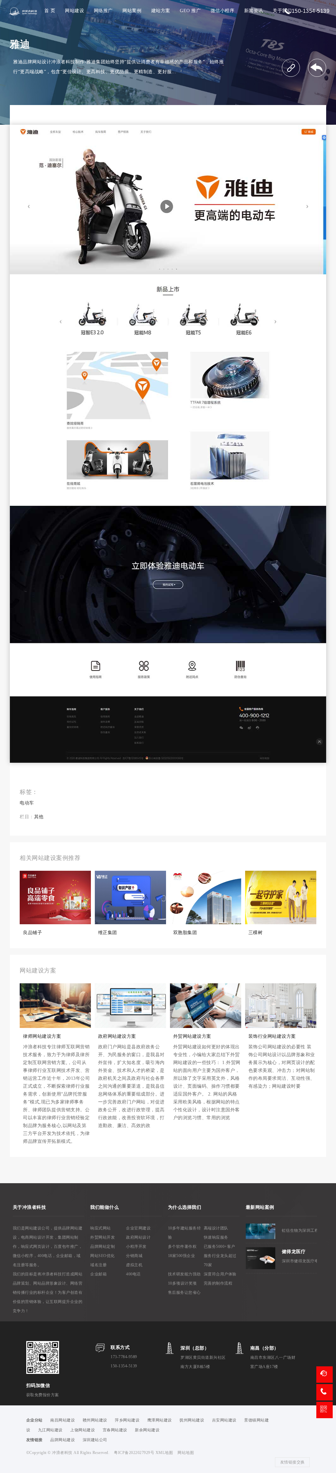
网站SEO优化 (102, 1255)
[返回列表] (317, 68)
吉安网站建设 (224, 1420)
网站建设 (74, 10)
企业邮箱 (98, 1274)
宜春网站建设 (115, 1430)
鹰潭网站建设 (159, 1420)
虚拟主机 (134, 1265)
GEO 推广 (190, 10)
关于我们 (282, 10)
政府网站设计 (138, 1237)
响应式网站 (100, 1228)
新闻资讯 (253, 10)
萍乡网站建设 (127, 1420)
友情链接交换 (292, 1462)
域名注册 (98, 1265)
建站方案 (160, 10)
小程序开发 (136, 1246)
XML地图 (164, 1452)
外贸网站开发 (102, 1237)
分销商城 (134, 1255)
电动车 (27, 803)
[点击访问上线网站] (291, 68)
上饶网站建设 (82, 1430)
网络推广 (103, 10)
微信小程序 (223, 10)
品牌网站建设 (62, 1440)
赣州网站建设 (95, 1420)
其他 (39, 816)
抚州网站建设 (191, 1420)
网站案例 (131, 10)
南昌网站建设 (62, 1420)
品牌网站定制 (102, 1246)
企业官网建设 (138, 1228)
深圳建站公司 (95, 1440)
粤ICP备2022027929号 (135, 1452)
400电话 (133, 1274)
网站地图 (186, 1452)
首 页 (49, 10)
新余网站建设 (147, 1430)
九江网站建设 (50, 1430)
